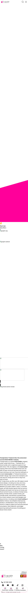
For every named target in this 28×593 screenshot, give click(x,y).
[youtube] (7, 585)
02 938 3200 (8, 582)
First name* (16, 10)
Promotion (23, 590)
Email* (14, 16)
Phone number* (17, 14)
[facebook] (2, 585)
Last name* (16, 12)
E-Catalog (17, 590)
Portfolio (11, 590)
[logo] (5, 2)
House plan (5, 590)
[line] (12, 585)
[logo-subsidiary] (23, 576)
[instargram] (22, 585)
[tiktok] (17, 585)
